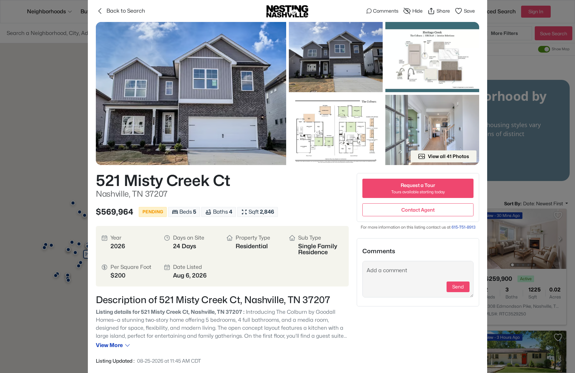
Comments (385, 11)
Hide (417, 11)
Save (469, 11)
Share (443, 11)
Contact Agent (418, 210)
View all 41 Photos (448, 156)
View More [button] (109, 345)
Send (458, 286)
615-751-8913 (464, 227)
